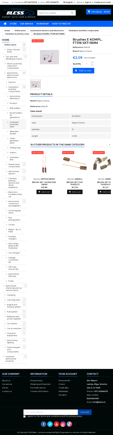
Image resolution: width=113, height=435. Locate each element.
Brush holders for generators (16, 115)
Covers (11, 225)
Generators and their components (14, 89)
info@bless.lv (99, 402)
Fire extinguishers (14, 218)
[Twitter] (50, 424)
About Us (6, 380)
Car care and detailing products (14, 57)
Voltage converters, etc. (13, 259)
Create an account (102, 2)
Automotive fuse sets (13, 275)
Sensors (12, 82)
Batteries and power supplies (14, 317)
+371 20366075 (52, 2)
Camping (11, 295)
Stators (13, 152)
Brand (76, 51)
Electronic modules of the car (15, 194)
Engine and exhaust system (14, 306)
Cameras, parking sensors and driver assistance (13, 182)
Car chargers (14, 253)
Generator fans (14, 158)
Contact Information (39, 391)
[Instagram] (63, 424)
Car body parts (13, 300)
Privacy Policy (36, 380)
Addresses (63, 391)
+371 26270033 (30, 2)
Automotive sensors (13, 172)
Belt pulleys (15, 108)
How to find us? (61, 23)
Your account (68, 374)
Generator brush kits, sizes (14, 124)
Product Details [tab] (41, 94)
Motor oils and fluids (13, 50)
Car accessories (14, 328)
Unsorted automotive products (11, 358)
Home (5, 40)
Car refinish (12, 323)
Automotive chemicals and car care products (14, 288)
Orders (62, 384)
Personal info (64, 380)
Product (13, 103)
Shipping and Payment (40, 384)
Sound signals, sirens (14, 211)
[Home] (5, 24)
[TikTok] (69, 424)
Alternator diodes (14, 132)
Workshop (42, 23)
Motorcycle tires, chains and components (14, 65)
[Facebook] (43, 424)
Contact (5, 2)
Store (13, 23)
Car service (26, 23)
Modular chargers (12, 237)
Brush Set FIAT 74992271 (75, 183)
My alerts (63, 395)
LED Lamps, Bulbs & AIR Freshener (13, 245)
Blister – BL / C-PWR (15, 230)
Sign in (88, 2)
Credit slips (63, 388)
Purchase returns (37, 388)
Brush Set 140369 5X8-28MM (44, 183)
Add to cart (83, 70)
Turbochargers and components (13, 349)
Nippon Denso (43, 101)
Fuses (11, 281)
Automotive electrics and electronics (13, 75)
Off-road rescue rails (13, 268)
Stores (5, 388)
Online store (10, 45)
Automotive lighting (12, 341)
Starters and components (14, 165)
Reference (78, 47)
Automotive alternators (15, 97)
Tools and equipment (12, 334)
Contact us (7, 391)
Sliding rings (15, 148)
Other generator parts (14, 140)
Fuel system (12, 312)
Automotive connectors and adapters (14, 203)
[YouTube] (56, 424)
